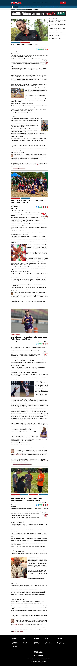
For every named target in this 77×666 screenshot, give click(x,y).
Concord (21, 464)
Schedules (34, 2)
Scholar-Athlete (15, 642)
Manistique (28, 304)
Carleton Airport (15, 168)
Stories (24, 9)
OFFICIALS (59, 638)
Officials (46, 2)
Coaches (12, 495)
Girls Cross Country (25, 42)
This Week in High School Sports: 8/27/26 (56, 32)
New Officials (59, 642)
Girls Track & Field (15, 494)
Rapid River (24, 304)
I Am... (54, 2)
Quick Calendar (25, 643)
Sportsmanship (14, 646)
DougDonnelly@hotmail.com (15, 159)
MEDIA (46, 638)
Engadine (20, 304)
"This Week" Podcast (48, 643)
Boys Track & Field (24, 494)
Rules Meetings (37, 642)
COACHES (36, 638)
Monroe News (39, 164)
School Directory (26, 642)
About (51, 2)
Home (12, 9)
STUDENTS (14, 638)
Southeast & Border (22, 168)
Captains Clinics (15, 643)
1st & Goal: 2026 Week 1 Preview (54, 38)
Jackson (21, 631)
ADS (24, 638)
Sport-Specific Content (61, 643)
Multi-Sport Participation (27, 464)
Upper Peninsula (15, 304)
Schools (38, 2)
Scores (29, 2)
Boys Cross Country (19, 9)
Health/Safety (36, 643)
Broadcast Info (47, 642)
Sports (14, 9)
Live (42, 2)
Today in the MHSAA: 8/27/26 (54, 35)
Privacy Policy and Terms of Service (41, 661)
